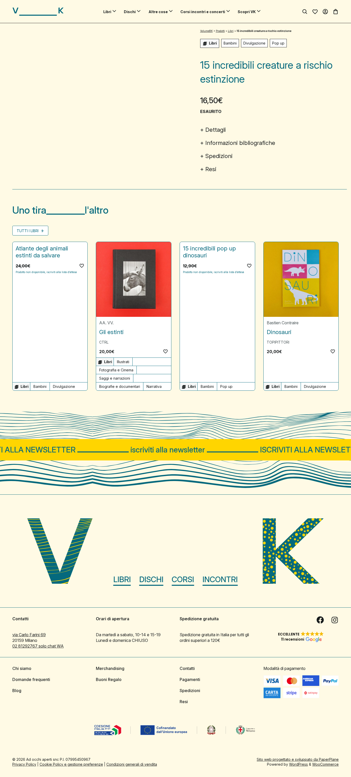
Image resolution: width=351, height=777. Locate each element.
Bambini (230, 43)
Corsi (183, 579)
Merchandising (110, 668)
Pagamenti (190, 679)
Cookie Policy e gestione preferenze (71, 764)
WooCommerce (325, 764)
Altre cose (158, 12)
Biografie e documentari (119, 386)
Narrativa (154, 386)
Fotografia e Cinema (116, 370)
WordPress (298, 764)
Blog (16, 690)
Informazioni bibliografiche (240, 142)
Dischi (130, 12)
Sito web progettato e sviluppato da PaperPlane (298, 759)
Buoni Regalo (109, 679)
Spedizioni (219, 156)
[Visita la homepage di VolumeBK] (38, 11)
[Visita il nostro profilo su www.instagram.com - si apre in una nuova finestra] (334, 620)
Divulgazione (254, 43)
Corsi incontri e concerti (202, 12)
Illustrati (123, 362)
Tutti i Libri (28, 231)
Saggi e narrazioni (114, 378)
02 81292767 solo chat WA (38, 646)
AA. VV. (106, 322)
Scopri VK (247, 12)
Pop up (278, 43)
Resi (210, 169)
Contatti (187, 668)
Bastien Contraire (283, 322)
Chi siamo (21, 668)
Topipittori (278, 342)
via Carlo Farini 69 (29, 634)
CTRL (103, 342)
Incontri (220, 579)
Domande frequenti (31, 679)
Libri (107, 12)
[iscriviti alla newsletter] (175, 449)
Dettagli (215, 129)
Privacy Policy (24, 764)
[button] (81, 265)
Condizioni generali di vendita (131, 764)
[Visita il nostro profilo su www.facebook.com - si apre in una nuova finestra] (320, 620)
